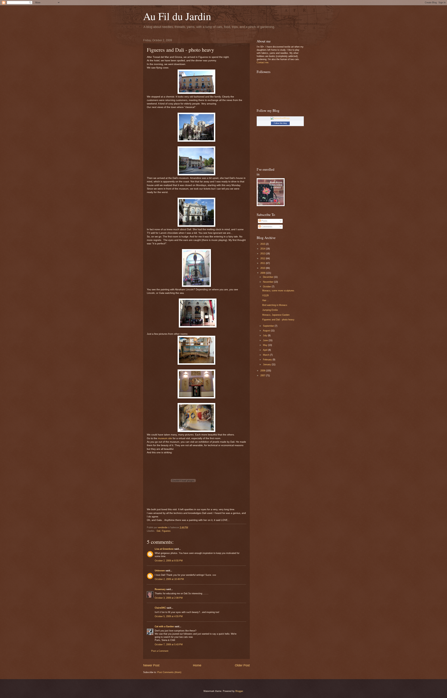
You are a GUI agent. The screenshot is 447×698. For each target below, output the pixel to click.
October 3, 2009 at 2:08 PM (169, 598)
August (267, 330)
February (268, 359)
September (269, 326)
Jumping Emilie (270, 310)
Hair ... (265, 300)
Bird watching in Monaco (274, 305)
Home (197, 665)
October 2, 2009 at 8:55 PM (169, 560)
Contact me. (263, 62)
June (266, 340)
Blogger (239, 691)
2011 (263, 263)
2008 (263, 370)
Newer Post (151, 665)
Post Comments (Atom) (169, 672)
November (268, 282)
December (268, 277)
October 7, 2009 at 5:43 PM (169, 644)
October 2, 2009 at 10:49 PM (169, 579)
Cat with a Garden (164, 626)
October (267, 286)
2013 (263, 253)
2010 (263, 268)
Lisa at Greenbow (164, 549)
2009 (263, 273)
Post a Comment (159, 651)
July (265, 335)
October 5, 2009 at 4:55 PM (169, 616)
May (265, 345)
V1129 (265, 295)
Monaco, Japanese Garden (276, 315)
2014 (263, 248)
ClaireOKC (160, 607)
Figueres (166, 531)
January (267, 364)
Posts (264, 221)
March (266, 355)
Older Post (242, 665)
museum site (165, 438)
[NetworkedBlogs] (280, 118)
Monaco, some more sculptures (278, 290)
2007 (263, 375)
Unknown (160, 570)
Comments (266, 226)
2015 (263, 244)
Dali (158, 531)
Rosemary (160, 589)
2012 (263, 258)
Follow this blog (280, 123)
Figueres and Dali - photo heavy (278, 319)
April (265, 350)
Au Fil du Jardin (177, 16)
